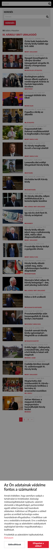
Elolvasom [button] (8, 537)
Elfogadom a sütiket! (38, 544)
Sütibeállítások (14, 544)
